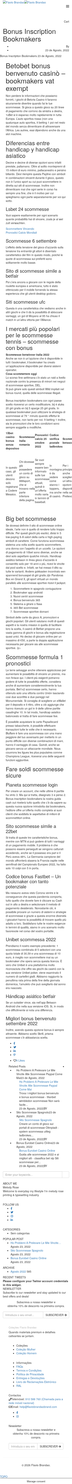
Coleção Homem (26, 1353)
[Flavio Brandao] (13, 2)
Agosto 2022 (18, 1271)
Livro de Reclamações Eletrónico (36, 1382)
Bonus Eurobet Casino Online (37, 1150)
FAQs (19, 1366)
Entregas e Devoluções (30, 1378)
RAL (19, 1386)
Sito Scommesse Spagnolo (35, 1120)
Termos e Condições (28, 1370)
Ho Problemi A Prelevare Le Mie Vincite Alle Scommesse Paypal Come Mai (38, 1085)
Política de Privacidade (30, 1374)
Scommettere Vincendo (20, 229)
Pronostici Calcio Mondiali (21, 232)
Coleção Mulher (26, 1349)
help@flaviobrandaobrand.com (38, 1407)
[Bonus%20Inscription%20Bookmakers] (14, 1043)
